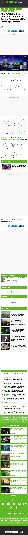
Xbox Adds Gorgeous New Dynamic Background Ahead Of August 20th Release (14, 411)
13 (9, 349)
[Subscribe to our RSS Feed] (3, 504)
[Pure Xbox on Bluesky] (19, 504)
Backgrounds (4, 11)
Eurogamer (24, 520)
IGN (19, 520)
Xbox (6, 9)
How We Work (16, 417)
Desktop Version (21, 422)
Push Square (15, 518)
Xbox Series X (12, 9)
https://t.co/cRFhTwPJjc (14, 128)
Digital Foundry (4, 520)
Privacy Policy (9, 419)
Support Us (24, 417)
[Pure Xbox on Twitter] (14, 504)
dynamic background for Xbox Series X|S (11, 139)
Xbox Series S (19, 9)
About (6, 417)
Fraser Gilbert (8, 27)
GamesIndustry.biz (12, 523)
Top (3, 417)
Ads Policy (24, 419)
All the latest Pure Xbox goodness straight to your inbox (14, 528)
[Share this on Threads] (20, 31)
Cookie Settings (12, 422)
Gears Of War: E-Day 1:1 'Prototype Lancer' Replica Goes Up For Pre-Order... (14, 387)
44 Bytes (9, 513)
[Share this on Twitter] (17, 31)
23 (9, 333)
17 (9, 341)
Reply (18, 282)
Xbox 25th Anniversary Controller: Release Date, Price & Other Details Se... (13, 378)
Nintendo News (13, 520)
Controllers (10, 11)
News (2, 9)
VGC (6, 523)
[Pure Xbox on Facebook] (16, 508)
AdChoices (15, 513)
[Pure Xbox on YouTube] (8, 504)
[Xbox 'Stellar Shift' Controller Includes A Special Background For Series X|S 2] (14, 63)
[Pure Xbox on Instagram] (25, 504)
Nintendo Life (8, 518)
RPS (23, 523)
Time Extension (23, 518)
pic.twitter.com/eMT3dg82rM (18, 131)
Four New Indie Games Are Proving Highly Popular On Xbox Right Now (14, 399)
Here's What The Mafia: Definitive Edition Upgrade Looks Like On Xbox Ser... (15, 407)
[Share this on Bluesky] (12, 31)
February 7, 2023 (18, 133)
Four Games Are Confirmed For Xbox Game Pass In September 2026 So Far (14, 374)
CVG (19, 523)
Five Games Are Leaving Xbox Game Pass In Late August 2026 (14, 395)
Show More (14, 495)
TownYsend (21, 147)
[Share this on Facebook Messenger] (22, 31)
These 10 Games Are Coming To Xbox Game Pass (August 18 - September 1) (14, 382)
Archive (5, 422)
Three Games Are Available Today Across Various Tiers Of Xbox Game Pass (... (14, 391)
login (18, 301)
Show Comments (14, 292)
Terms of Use (17, 419)
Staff (11, 417)
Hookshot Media (9, 512)
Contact (3, 419)
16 (9, 325)
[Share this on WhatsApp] (9, 31)
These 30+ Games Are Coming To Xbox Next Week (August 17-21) (14, 403)
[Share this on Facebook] (14, 31)
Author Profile (12, 282)
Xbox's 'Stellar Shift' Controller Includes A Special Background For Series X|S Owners (13, 18)
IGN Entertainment (21, 512)
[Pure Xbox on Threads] (11, 508)
